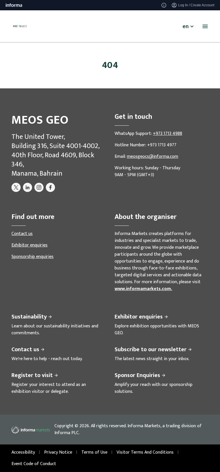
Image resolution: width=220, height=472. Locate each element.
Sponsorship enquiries (32, 257)
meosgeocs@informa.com (152, 156)
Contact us (22, 234)
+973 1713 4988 (167, 133)
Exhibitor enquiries (29, 245)
